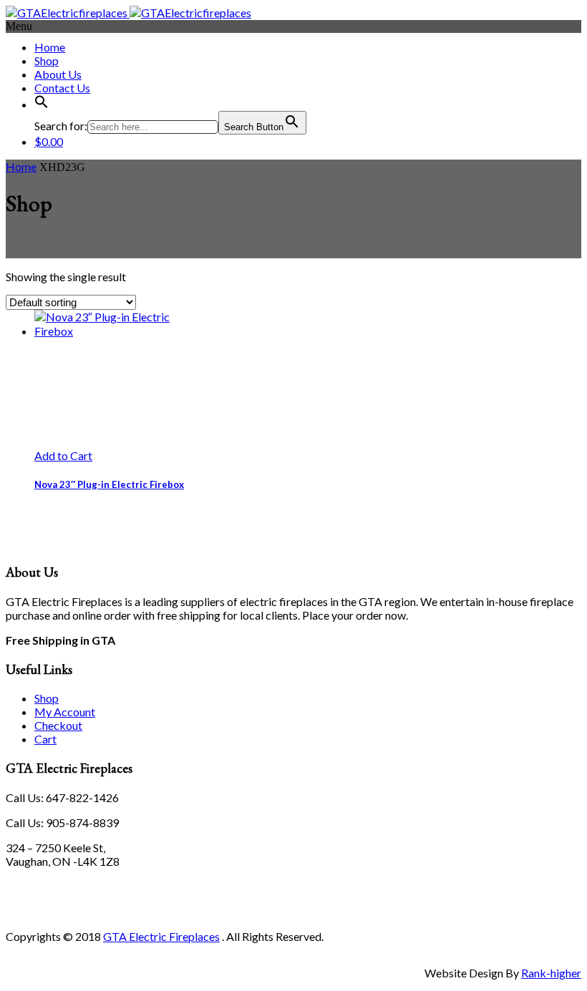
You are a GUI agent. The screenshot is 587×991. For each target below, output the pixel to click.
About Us (58, 74)
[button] (41, 104)
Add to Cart (63, 455)
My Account (64, 711)
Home (49, 47)
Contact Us (62, 87)
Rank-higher (551, 973)
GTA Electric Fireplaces (161, 936)
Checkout (58, 725)
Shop (46, 60)
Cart (45, 739)
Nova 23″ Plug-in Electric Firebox (109, 484)
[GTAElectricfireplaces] (128, 12)
